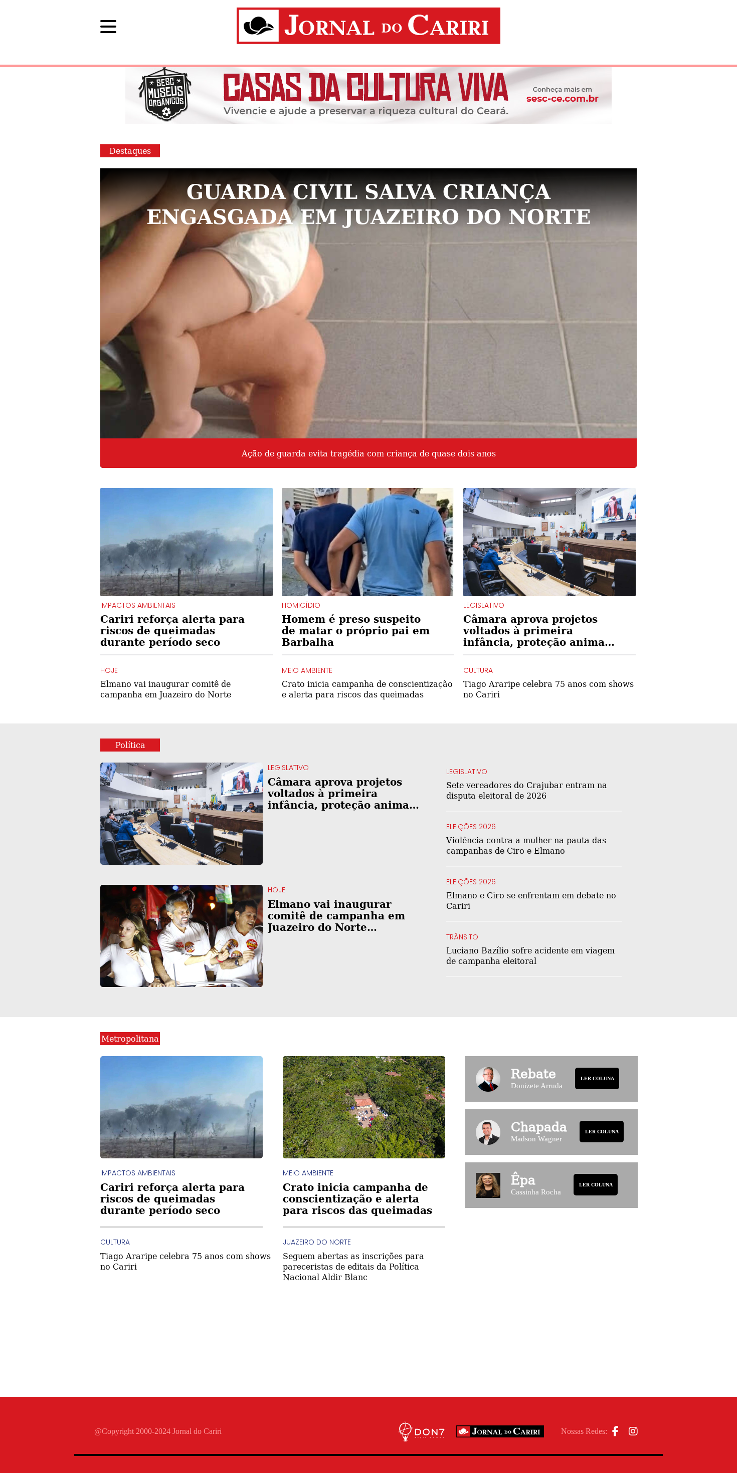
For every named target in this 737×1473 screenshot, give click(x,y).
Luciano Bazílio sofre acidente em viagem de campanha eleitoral (530, 955)
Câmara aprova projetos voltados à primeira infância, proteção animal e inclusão (536, 630)
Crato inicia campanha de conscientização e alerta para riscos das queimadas (367, 688)
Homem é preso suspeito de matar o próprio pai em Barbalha (356, 630)
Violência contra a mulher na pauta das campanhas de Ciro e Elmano (526, 845)
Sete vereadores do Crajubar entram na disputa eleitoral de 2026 (526, 790)
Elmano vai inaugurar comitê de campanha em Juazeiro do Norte (165, 688)
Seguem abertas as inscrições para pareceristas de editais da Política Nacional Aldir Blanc (353, 1266)
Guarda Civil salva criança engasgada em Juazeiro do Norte (368, 203)
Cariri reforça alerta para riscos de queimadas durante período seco (172, 630)
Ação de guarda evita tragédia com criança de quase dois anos (369, 453)
